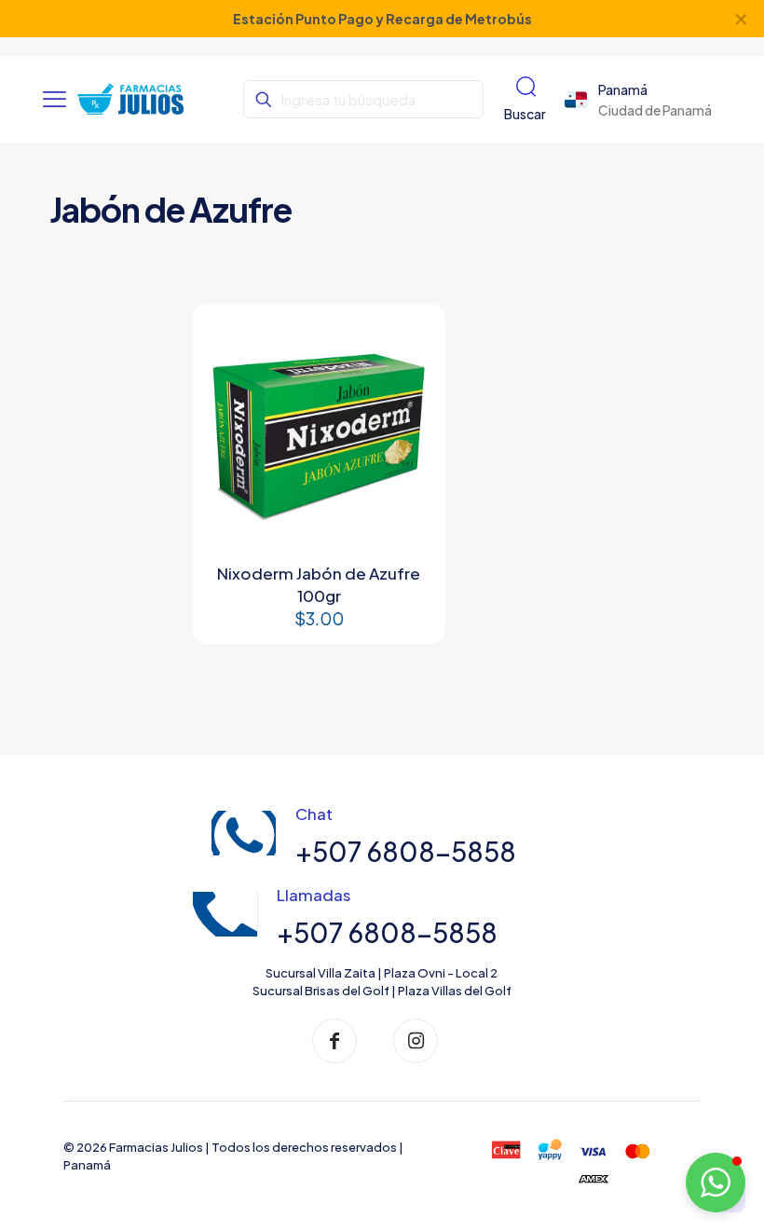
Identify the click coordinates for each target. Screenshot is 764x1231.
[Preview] (410, 379)
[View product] (410, 339)
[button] (715, 1182)
